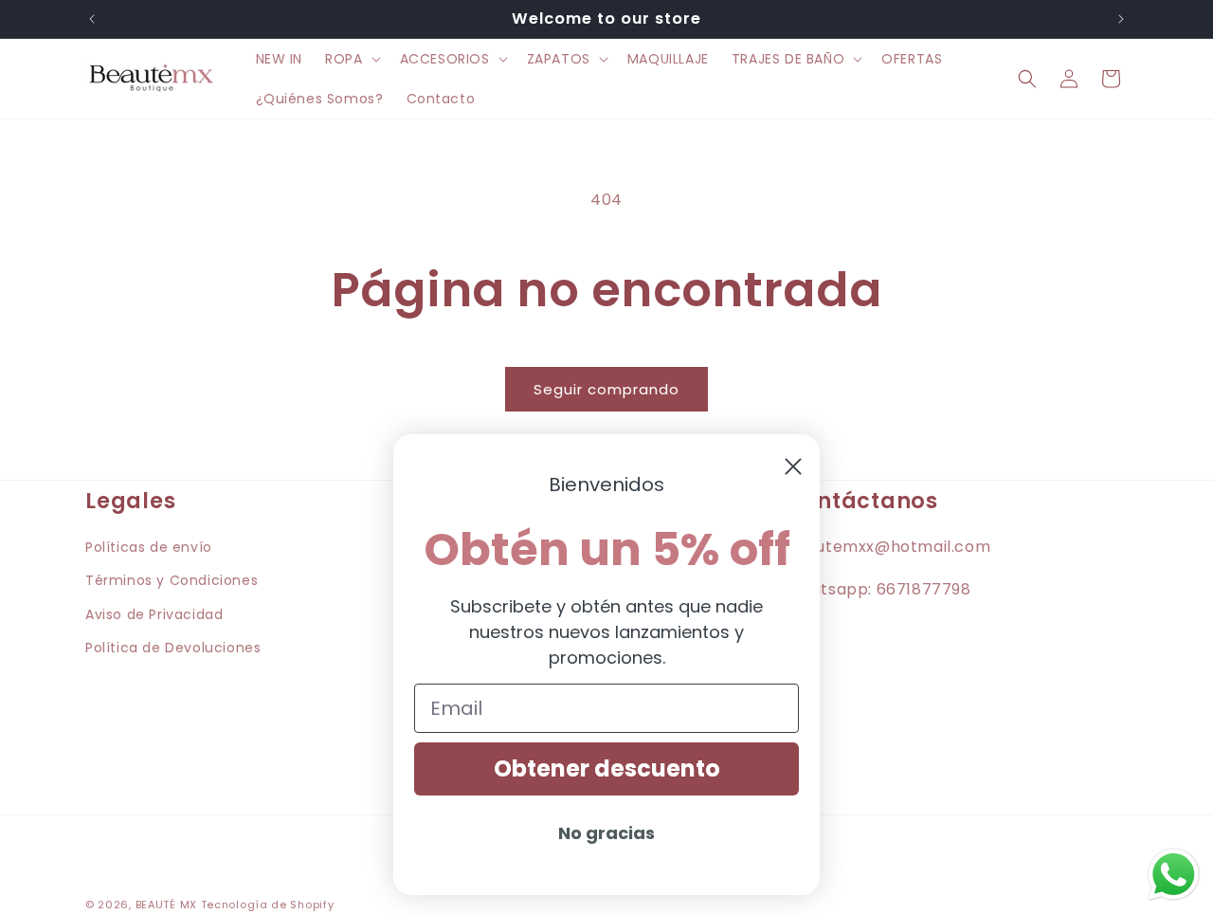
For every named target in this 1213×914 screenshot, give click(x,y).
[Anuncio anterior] (92, 19)
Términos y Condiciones (171, 580)
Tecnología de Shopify (268, 904)
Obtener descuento (607, 768)
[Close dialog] (793, 466)
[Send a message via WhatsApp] (1174, 875)
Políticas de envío (148, 547)
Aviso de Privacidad (154, 613)
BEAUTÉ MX (166, 904)
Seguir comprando (606, 389)
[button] (351, 59)
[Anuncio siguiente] (1121, 19)
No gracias (606, 833)
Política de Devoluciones (173, 646)
